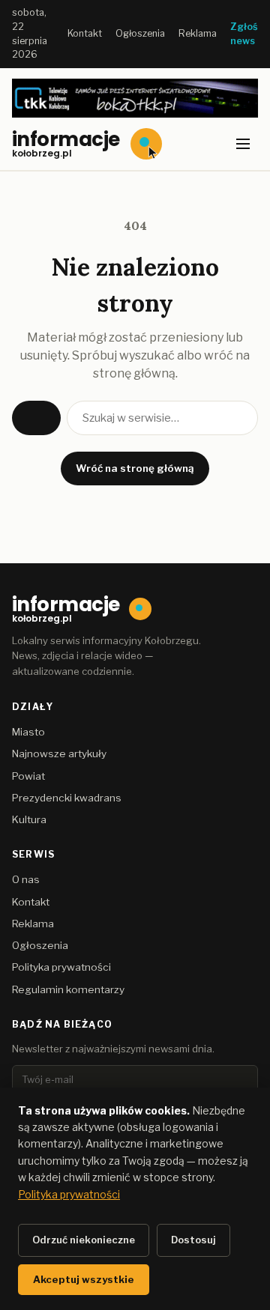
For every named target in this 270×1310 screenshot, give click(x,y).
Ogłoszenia (140, 33)
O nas (26, 879)
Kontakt (85, 33)
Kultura (29, 819)
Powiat (28, 776)
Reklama (197, 33)
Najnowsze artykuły (59, 753)
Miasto (28, 732)
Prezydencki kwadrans (67, 798)
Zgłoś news (244, 33)
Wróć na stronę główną (135, 468)
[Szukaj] (36, 418)
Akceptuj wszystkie (83, 1279)
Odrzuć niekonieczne (83, 1240)
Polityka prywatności (61, 967)
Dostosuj (193, 1240)
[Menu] (243, 144)
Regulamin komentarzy (68, 989)
